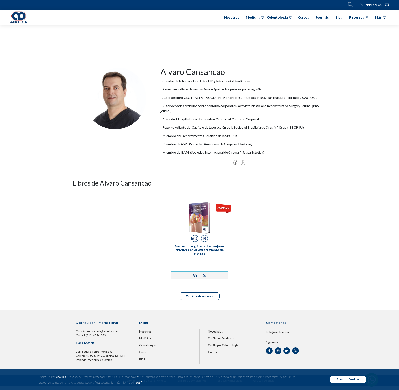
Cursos (303, 17)
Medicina (145, 338)
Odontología (147, 345)
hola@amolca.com (277, 332)
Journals (322, 17)
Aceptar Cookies (348, 379)
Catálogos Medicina (221, 338)
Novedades (215, 331)
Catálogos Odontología (223, 345)
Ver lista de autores (199, 296)
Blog (338, 17)
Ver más (199, 275)
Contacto (214, 352)
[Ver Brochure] (204, 238)
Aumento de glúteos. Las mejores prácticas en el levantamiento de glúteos (200, 250)
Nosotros (231, 17)
